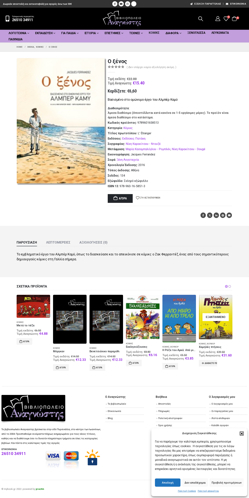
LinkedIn (216, 215)
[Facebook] (114, 3)
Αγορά (123, 198)
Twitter (209, 215)
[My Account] (218, 18)
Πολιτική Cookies (187, 491)
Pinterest (222, 215)
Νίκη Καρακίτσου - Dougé (188, 149)
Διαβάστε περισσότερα (174, 363)
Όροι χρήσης (165, 425)
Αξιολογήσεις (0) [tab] (93, 242)
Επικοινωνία (238, 3)
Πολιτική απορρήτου (208, 491)
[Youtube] (121, 3)
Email (229, 215)
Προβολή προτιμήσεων (227, 482)
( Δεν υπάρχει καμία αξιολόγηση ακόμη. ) (151, 67)
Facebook (203, 215)
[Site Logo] (122, 18)
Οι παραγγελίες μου (222, 411)
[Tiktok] (133, 3)
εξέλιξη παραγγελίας (207, 3)
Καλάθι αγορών (220, 425)
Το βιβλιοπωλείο (117, 403)
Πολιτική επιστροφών (170, 418)
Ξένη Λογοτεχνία (128, 159)
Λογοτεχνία (17, 33)
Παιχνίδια (16, 39)
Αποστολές (164, 403)
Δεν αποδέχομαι (195, 482)
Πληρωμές (164, 411)
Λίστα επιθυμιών (220, 418)
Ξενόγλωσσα (196, 32)
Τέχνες (134, 33)
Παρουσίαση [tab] (27, 242)
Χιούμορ (138, 347)
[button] (242, 433)
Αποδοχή (168, 482)
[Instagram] (127, 3)
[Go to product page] (33, 319)
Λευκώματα (220, 32)
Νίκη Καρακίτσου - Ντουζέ (143, 144)
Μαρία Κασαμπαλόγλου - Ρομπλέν (148, 149)
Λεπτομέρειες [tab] (58, 242)
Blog (110, 418)
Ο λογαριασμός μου (222, 403)
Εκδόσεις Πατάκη (133, 138)
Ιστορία (90, 33)
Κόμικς (154, 32)
